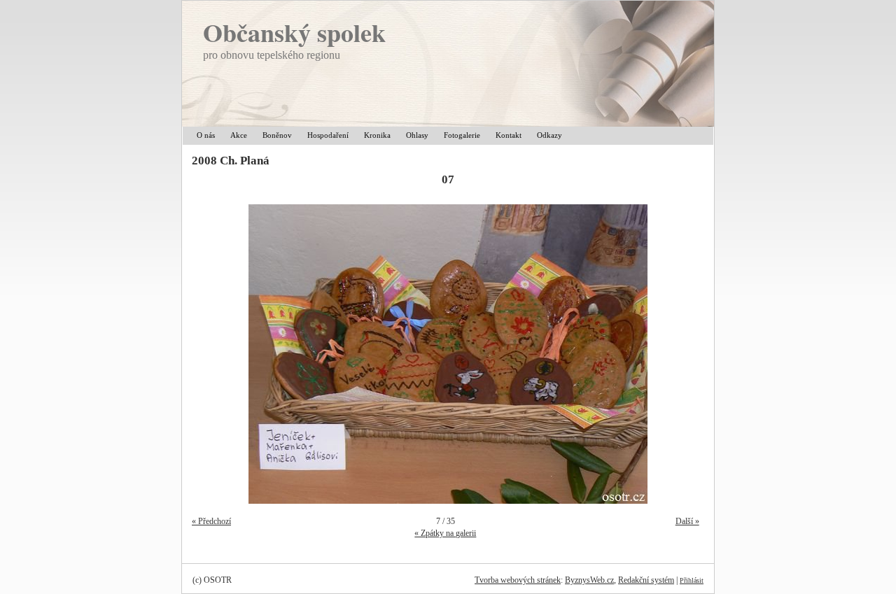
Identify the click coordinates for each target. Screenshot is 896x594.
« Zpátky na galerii (445, 533)
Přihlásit (692, 580)
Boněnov (277, 135)
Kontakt (509, 135)
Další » (687, 521)
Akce (238, 135)
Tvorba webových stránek (518, 580)
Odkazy (549, 135)
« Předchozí (211, 521)
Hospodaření (328, 135)
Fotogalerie (462, 135)
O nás (206, 135)
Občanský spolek (294, 32)
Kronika (377, 135)
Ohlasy (417, 135)
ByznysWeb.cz (589, 580)
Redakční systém (646, 580)
